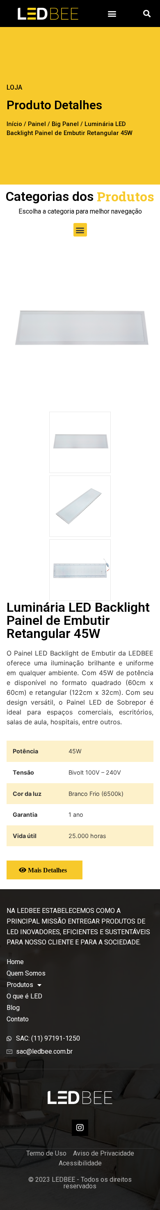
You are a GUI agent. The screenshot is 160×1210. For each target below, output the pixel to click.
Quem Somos (26, 973)
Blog (13, 1008)
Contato (18, 1019)
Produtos (20, 985)
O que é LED (24, 996)
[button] (112, 13)
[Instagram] (80, 1128)
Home (15, 962)
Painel (37, 124)
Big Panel (65, 124)
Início (14, 124)
